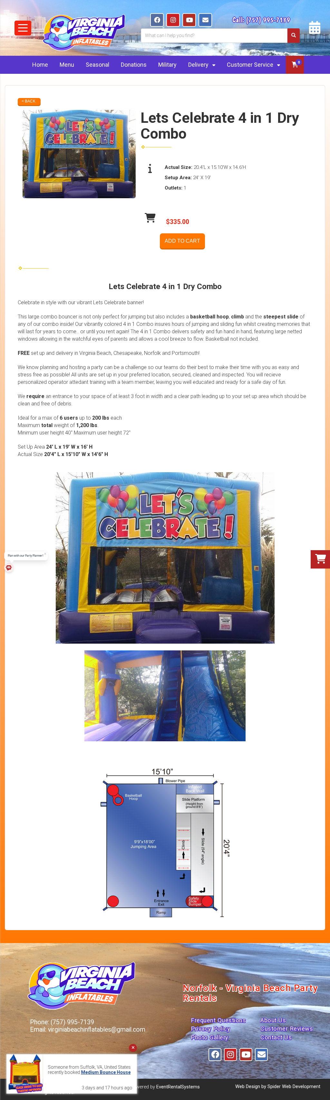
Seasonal (97, 64)
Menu (67, 64)
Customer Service (251, 64)
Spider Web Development (293, 1086)
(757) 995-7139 (268, 19)
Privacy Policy (210, 1028)
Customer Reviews (286, 1028)
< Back (28, 101)
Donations (134, 64)
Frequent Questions (218, 1020)
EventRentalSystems (178, 1087)
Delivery (199, 64)
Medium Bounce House (52, 1072)
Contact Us (276, 1037)
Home (40, 64)
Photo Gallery (209, 1037)
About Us (273, 1020)
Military (167, 64)
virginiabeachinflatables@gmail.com (96, 1029)
